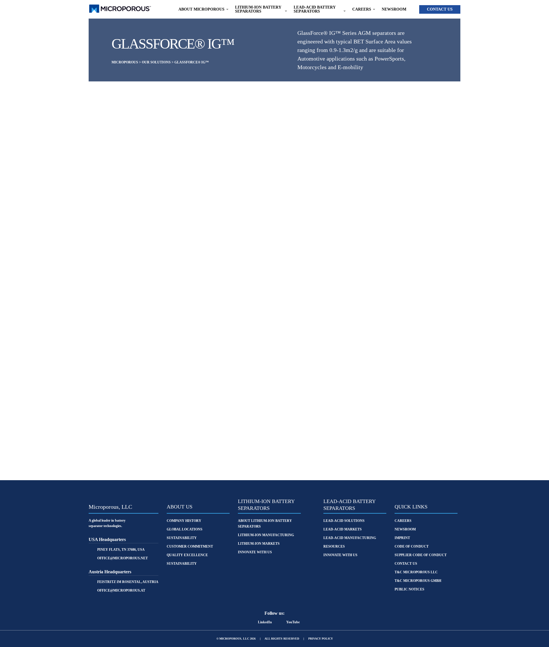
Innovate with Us (255, 552)
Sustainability (182, 564)
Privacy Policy (320, 638)
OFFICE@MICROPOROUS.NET (122, 558)
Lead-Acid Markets (342, 529)
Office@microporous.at (121, 590)
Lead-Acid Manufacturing (349, 538)
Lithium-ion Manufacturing (266, 535)
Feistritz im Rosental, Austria (127, 582)
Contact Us (440, 9)
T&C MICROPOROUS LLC (416, 572)
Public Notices (409, 589)
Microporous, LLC (110, 507)
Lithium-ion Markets (259, 544)
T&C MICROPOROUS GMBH (418, 581)
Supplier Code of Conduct (421, 555)
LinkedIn (265, 622)
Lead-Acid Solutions (344, 521)
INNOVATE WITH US (340, 555)
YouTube (293, 622)
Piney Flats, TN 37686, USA (121, 550)
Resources (334, 546)
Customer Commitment (190, 546)
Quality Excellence (187, 555)
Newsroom (394, 9)
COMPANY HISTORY (184, 521)
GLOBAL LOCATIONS (184, 529)
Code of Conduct (412, 546)
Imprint (402, 538)
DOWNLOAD (198, 446)
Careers (403, 521)
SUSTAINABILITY (182, 538)
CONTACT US (350, 446)
